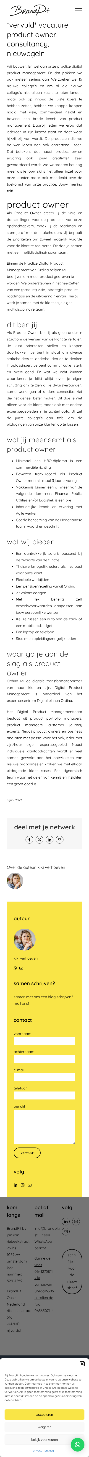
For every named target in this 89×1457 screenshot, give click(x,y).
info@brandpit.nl (48, 1228)
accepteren (44, 1414)
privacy (37, 1450)
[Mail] (29, 1185)
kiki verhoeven (51, 867)
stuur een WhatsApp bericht (43, 1241)
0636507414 (43, 1310)
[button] (82, 1364)
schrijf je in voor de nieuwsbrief (72, 1271)
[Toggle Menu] (79, 10)
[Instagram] (22, 1185)
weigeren (44, 1427)
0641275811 (43, 1271)
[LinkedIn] (15, 1185)
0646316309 (44, 1291)
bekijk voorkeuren (44, 1440)
